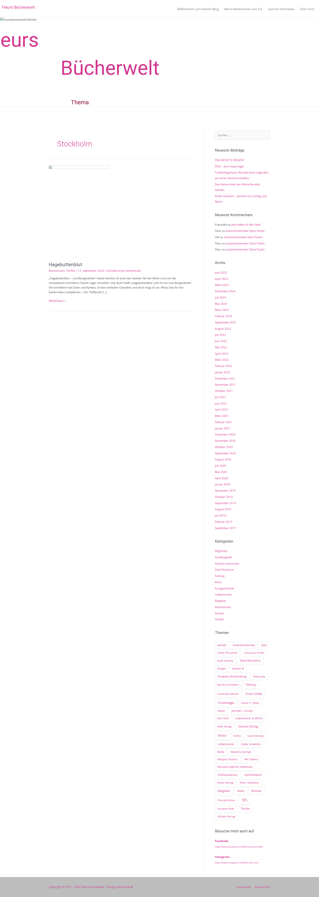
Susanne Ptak (225, 808)
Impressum (244, 887)
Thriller (70, 270)
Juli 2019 (220, 515)
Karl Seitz (223, 718)
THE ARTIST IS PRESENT (229, 160)
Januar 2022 (222, 372)
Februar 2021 (223, 422)
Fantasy (220, 576)
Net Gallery (251, 759)
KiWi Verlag (224, 726)
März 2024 (222, 310)
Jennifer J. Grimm (242, 711)
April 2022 (221, 353)
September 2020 (225, 453)
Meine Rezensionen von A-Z (243, 9)
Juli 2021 (220, 397)
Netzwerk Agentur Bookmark (235, 767)
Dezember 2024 (225, 291)
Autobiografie (223, 557)
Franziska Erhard (227, 694)
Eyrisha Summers (228, 684)
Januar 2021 (222, 428)
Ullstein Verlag (226, 816)
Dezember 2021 (225, 378)
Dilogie (221, 668)
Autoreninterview (244, 645)
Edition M (238, 668)
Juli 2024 (220, 297)
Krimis (237, 736)
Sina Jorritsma (226, 800)
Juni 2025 (221, 272)
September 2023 (225, 322)
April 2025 (221, 279)
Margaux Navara (227, 759)
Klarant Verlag (248, 726)
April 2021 (221, 409)
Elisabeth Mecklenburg (232, 676)
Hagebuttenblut (65, 264)
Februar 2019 (223, 522)
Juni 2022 (221, 341)
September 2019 (225, 503)
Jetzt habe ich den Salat (245, 224)
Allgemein (221, 551)
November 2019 (225, 490)
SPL (245, 800)
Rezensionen (57, 270)
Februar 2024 (223, 316)
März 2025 (222, 285)
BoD (264, 645)
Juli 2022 (220, 335)
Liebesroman (223, 594)
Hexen (221, 711)
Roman (219, 613)
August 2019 (223, 509)
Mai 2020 (221, 472)
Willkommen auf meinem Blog (198, 9)
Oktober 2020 (224, 447)
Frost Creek (254, 693)
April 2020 (221, 478)
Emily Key (259, 676)
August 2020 (223, 459)
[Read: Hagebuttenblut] (79, 211)
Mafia (220, 752)
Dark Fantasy (225, 660)
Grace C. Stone (250, 703)
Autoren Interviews (281, 9)
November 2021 (225, 384)
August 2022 (223, 328)
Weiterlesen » (57, 301)
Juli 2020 (220, 465)
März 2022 (222, 359)
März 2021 (222, 416)
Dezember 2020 (225, 434)
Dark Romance (224, 569)
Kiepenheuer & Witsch (249, 718)
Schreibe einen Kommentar (124, 270)
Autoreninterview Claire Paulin (245, 231)
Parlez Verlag (225, 782)
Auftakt (221, 645)
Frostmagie (226, 702)
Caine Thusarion (227, 652)
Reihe (240, 791)
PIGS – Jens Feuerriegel (229, 166)
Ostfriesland (252, 775)
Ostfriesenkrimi (227, 775)
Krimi (218, 582)
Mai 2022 (221, 347)
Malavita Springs (241, 752)
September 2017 (225, 528)
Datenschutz (262, 887)
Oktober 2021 (224, 391)
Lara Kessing (255, 736)
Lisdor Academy (250, 744)
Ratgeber (220, 601)
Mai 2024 (221, 304)
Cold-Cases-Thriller (254, 652)
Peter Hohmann (249, 782)
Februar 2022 (223, 366)
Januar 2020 (222, 484)
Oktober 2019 (224, 497)
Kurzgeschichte (224, 588)
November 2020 (225, 441)
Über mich (307, 9)
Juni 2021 (221, 403)
